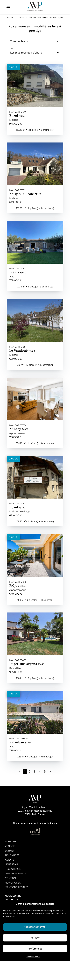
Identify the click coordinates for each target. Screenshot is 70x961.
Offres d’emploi (16, 873)
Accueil (10, 17)
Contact (10, 878)
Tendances (12, 855)
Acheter (21, 17)
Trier (12, 48)
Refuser (35, 937)
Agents (9, 859)
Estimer (10, 850)
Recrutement (13, 868)
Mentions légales (33, 956)
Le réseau (11, 864)
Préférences (35, 948)
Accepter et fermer (35, 926)
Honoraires (13, 882)
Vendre (10, 846)
